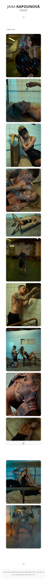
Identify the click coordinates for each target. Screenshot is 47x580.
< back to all (10, 29)
